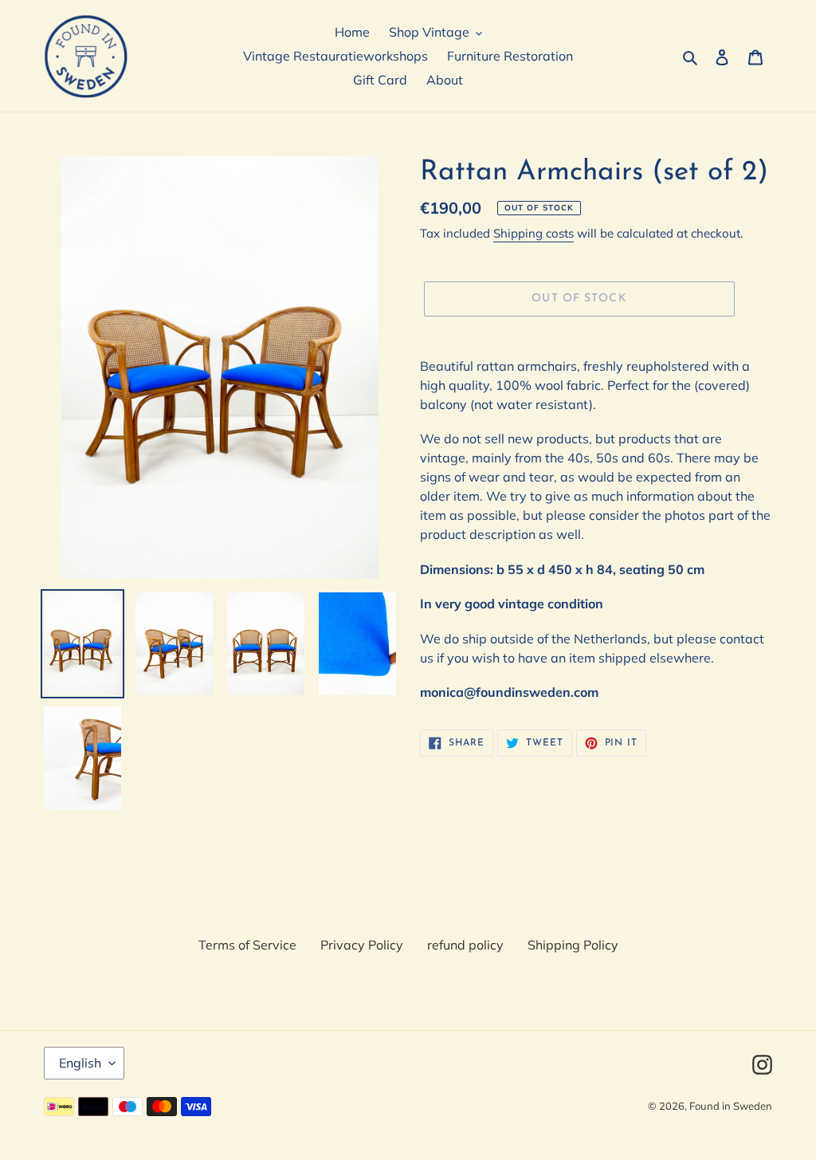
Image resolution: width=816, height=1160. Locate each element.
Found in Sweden (730, 1105)
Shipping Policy (573, 945)
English (80, 1063)
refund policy (465, 945)
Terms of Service (247, 945)
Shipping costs (533, 233)
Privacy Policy (361, 945)
